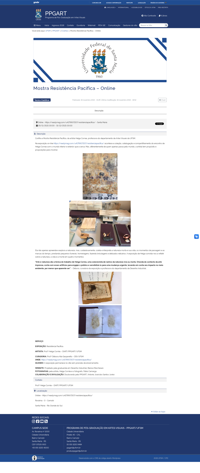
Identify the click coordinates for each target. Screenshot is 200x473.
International (123, 7)
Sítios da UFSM (150, 7)
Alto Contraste (150, 15)
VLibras (164, 15)
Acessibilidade (136, 7)
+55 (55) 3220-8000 (40, 447)
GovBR (36, 2)
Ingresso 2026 (58, 25)
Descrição (99, 110)
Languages (110, 7)
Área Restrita (163, 7)
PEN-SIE (101, 25)
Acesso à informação (113, 3)
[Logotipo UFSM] (38, 14)
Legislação (142, 3)
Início (47, 25)
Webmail (91, 25)
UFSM (160, 458)
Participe (129, 3)
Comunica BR (96, 3)
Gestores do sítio (130, 25)
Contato (70, 25)
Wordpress (116, 458)
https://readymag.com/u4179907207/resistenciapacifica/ (79, 143)
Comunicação (114, 25)
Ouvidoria (81, 25)
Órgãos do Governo (157, 3)
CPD (166, 458)
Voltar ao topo (159, 411)
